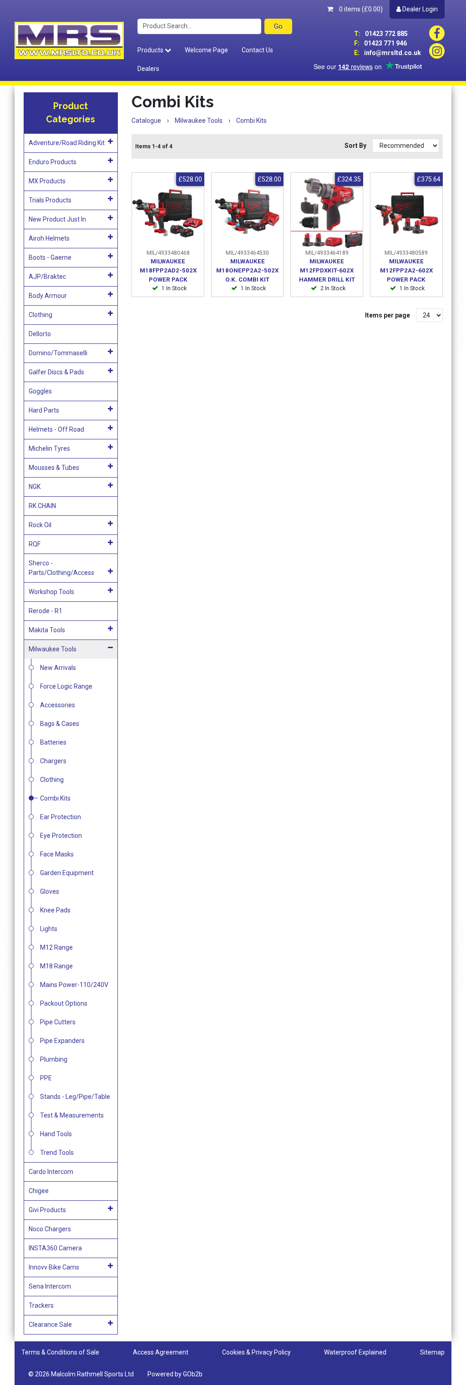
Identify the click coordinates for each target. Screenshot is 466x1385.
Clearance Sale (50, 1324)
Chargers (53, 761)
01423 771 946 (380, 43)
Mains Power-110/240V (74, 984)
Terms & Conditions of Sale (60, 1352)
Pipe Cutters (58, 1022)
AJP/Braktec (47, 276)
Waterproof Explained (355, 1352)
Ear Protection (60, 817)
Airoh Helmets (49, 238)
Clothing (40, 314)
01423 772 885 (381, 33)
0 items (360, 9)
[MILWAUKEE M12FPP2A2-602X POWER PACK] (406, 213)
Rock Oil (40, 525)
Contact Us (257, 50)
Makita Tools (47, 630)
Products (151, 50)
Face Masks (57, 854)
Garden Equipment (67, 872)
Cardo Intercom (51, 1171)
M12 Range (56, 947)
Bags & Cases (59, 723)
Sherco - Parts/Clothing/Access (61, 567)
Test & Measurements (72, 1115)
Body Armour (48, 295)
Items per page (387, 315)
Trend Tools (57, 1152)
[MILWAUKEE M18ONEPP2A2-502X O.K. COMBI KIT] (248, 213)
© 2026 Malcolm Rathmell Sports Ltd (81, 1374)
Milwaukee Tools (52, 649)
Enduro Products (52, 162)
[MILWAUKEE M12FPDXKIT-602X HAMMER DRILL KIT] (327, 213)
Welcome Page (206, 50)
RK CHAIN (42, 505)
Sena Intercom (50, 1286)
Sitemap (432, 1352)
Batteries (53, 742)
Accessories (57, 705)
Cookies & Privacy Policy (256, 1352)
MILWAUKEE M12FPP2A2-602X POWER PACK (406, 270)
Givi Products (47, 1210)
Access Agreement (160, 1352)
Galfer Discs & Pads (56, 372)
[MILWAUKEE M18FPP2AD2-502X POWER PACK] (168, 213)
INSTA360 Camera (55, 1248)
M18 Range (56, 966)
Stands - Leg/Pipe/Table (75, 1096)
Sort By (356, 145)
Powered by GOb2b (175, 1374)
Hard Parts (44, 410)
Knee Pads (55, 910)
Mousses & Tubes (54, 467)
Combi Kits (55, 798)
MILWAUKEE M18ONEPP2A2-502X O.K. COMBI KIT (247, 270)
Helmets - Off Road (56, 429)
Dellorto (40, 333)
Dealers (148, 68)
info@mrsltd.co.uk (387, 52)
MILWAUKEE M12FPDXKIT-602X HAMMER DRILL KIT (327, 270)
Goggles (40, 391)
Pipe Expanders (62, 1040)
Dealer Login (419, 9)
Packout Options (63, 1003)
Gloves (49, 891)
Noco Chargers (50, 1229)
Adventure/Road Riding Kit (67, 142)
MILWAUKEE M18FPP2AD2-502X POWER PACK (168, 270)
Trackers (41, 1305)
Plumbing (53, 1059)
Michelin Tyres (49, 448)
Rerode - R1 (45, 610)
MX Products (47, 181)
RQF (35, 544)
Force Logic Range (66, 686)
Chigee (39, 1190)
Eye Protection (61, 835)
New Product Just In (57, 219)
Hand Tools (56, 1134)
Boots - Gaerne (50, 257)
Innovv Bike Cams (54, 1267)
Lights (48, 928)
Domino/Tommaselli (58, 353)
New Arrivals (58, 667)
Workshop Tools (51, 591)
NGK (35, 486)
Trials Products (50, 200)
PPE (46, 1078)
